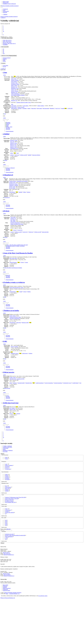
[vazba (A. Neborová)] (10, 167)
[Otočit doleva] (3, 120)
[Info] (8, 119)
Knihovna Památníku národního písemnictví (9, 16)
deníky (29, 108)
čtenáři (20, 291)
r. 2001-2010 (69, 108)
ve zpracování (8, 469)
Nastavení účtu (6, 11)
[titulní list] (7, 275)
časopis (6, 458)
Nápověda (5, 12)
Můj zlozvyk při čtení (10, 403)
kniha (6, 457)
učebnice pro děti (23, 155)
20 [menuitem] (3, 50)
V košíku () (2, 17)
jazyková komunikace (49, 382)
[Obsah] (7, 124)
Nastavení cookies (6, 590)
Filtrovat (2, 453)
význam (26, 262)
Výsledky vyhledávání (7, 446)
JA (5, 513)
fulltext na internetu (9, 465)
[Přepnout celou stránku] (7, 119)
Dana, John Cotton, (13, 258)
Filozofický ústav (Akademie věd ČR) (17, 378)
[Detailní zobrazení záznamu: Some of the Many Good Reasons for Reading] (12, 267)
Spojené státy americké (9, 512)
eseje (80, 382)
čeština (11, 153)
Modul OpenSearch (7, 588)
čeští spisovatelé (46, 108)
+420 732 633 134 (6, 553)
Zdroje (4, 449)
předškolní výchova (15, 353)
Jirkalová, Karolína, (15, 80)
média (11, 382)
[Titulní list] (7, 123)
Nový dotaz (5, 451)
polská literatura (13, 291)
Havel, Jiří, (12, 141)
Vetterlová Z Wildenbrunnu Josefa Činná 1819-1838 (15, 497)
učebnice (12, 155)
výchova (22, 262)
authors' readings (40, 105)
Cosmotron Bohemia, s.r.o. (14, 593)
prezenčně (7, 466)
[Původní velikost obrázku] (5, 119)
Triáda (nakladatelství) (15, 93)
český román (39, 108)
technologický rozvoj (67, 382)
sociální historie (75, 382)
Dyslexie (6, 211)
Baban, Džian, (14, 78)
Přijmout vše (2, 597)
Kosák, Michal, (14, 81)
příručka (29, 291)
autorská (63, 108)
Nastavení (7, 597)
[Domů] (9, 5)
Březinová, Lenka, (13, 140)
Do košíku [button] (7, 127)
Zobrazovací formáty (8, 55)
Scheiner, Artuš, (12, 186)
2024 (6, 521)
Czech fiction (14, 105)
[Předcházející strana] (5, 120)
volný (6, 464)
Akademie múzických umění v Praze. (23, 102)
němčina (6, 475)
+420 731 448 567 (7, 574)
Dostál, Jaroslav (13, 315)
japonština (7, 478)
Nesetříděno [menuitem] (5, 44)
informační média (21, 382)
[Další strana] (7, 120)
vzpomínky (24, 108)
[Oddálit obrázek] (4, 119)
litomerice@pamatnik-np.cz (9, 575)
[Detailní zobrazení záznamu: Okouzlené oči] (6, 197)
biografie (20, 108)
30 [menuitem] (3, 51)
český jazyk (17, 155)
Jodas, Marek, (13, 221)
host (6, 539)
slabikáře (29, 155)
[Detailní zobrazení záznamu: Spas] (4, 113)
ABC (5, 341)
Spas (5, 72)
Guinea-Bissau (8, 510)
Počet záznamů (4, 46)
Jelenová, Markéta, (14, 91)
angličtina (7, 476)
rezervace (7, 467)
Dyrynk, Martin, (12, 188)
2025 (6, 520)
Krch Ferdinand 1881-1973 (10, 502)
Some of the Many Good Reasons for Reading (18, 253)
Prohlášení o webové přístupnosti (9, 3)
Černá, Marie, (13, 217)
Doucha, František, (14, 346)
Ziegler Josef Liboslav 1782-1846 (11, 498)
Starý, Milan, (12, 220)
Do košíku (3, 63)
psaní (18, 153)
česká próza (33, 108)
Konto (4, 10)
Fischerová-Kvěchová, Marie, (15, 317)
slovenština (7, 479)
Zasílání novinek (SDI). (7, 447)
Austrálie (7, 511)
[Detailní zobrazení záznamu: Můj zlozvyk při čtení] (4, 418)
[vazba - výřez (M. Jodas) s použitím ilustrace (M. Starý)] (16, 244)
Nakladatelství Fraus (14, 148)
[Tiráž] (6, 125)
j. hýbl (6, 537)
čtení (6, 485)
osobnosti (18, 413)
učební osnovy (25, 353)
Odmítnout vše (12, 597)
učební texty (31, 232)
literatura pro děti (25, 322)
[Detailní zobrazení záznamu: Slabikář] (5, 160)
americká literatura (13, 262)
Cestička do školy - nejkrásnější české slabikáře (18, 181)
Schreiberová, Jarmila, (13, 183)
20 (3, 31)
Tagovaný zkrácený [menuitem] (7, 57)
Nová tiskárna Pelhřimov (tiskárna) (18, 95)
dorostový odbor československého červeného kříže (15, 535)
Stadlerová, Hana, (13, 143)
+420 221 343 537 (6, 552)
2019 (6, 525)
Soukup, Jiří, (13, 89)
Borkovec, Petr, (13, 144)
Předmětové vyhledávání (8, 450)
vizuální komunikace (40, 382)
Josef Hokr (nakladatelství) (15, 318)
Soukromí (5, 587)
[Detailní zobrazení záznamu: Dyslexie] (5, 237)
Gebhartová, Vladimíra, (13, 185)
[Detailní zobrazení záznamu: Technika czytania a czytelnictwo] (4, 297)
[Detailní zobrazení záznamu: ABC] (4, 358)
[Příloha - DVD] (8, 126)
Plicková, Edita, (13, 409)
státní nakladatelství (9, 536)
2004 (12, 104)
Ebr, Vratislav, (12, 408)
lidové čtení (7, 488)
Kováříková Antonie (9, 501)
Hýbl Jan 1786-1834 (9, 499)
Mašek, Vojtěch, (14, 85)
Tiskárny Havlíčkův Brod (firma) (16, 224)
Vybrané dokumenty (9, 131)
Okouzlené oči (8, 175)
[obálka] (7, 395)
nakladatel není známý (9, 534)
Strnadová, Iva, (13, 218)
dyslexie (15, 230)
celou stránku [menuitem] (5, 65)
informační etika (28, 382)
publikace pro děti (18, 232)
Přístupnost (5, 586)
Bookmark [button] (7, 129)
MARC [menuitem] (4, 61)
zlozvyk (11, 413)
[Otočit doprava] (4, 120)
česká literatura (14, 108)
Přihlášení (5, 14)
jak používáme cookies (42, 595)
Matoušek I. (52, 108)
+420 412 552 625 (6, 573)
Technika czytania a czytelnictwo (14, 282)
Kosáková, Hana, (14, 82)
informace (15, 382)
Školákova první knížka (11, 310)
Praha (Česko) (14, 107)
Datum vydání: (5, 529)
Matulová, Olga (13, 147)
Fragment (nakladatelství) (15, 222)
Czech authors (26, 105)
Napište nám (5, 589)
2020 (6, 523)
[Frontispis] (7, 122)
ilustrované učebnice (36, 155)
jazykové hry (20, 230)
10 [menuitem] (3, 49)
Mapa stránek (5, 584)
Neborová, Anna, (13, 145)
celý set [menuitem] (4, 66)
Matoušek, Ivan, (14, 86)
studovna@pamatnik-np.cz (9, 554)
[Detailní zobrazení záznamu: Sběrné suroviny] (6, 388)
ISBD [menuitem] (4, 60)
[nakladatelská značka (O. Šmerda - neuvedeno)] (15, 246)
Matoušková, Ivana (15, 88)
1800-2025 (8, 529)
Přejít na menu (6, 2)
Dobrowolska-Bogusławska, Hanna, (17, 287)
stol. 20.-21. (58, 108)
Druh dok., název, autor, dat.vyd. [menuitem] (9, 43)
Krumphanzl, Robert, (15, 84)
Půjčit (4, 75)
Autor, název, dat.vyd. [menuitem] (7, 40)
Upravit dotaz (5, 448)
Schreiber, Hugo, (12, 182)
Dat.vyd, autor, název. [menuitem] (7, 42)
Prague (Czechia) (21, 107)
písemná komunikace (58, 382)
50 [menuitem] (3, 52)
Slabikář (6, 134)
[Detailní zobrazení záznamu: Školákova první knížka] (4, 327)
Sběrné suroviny (8, 372)
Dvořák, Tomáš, (13, 377)
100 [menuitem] (3, 53)
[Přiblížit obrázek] (3, 119)
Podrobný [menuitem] (5, 58)
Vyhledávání (5, 9)
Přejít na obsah (6, 1)
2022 (6, 522)
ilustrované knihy (45, 232)
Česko (6, 508)
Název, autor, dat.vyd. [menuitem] (7, 41)
